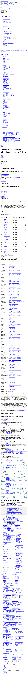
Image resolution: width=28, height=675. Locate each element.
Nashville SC (9, 504)
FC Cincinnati (9, 509)
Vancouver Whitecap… (11, 524)
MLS (4, 663)
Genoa (5, 225)
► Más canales (4, 127)
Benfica (7, 491)
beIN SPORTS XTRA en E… (12, 622)
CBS (7, 586)
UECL (4, 661)
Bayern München (9, 493)
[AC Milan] (2, 162)
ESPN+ (7, 596)
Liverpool (8, 477)
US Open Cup (9, 433)
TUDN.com (8, 649)
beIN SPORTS (9, 585)
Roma (5, 235)
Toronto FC (9, 516)
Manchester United (10, 479)
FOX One (8, 631)
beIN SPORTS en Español (8, 74)
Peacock (7, 613)
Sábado (7, 420)
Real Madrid (8, 484)
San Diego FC (10, 537)
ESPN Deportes (9, 593)
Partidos (4, 413)
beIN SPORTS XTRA (10, 620)
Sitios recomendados (19, 650)
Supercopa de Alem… (10, 450)
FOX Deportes (9, 611)
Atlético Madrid (9, 485)
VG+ (10, 346)
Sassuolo (5, 232)
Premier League (9, 443)
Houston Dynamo (10, 523)
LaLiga (7, 444)
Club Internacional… (11, 505)
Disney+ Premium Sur (13, 295)
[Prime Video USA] (5, 174)
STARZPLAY (12, 268)
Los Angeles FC (10, 525)
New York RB (19, 550)
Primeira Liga (8, 449)
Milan (2, 156)
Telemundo (8, 608)
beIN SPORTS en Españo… (12, 600)
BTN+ (7, 623)
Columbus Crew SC (11, 517)
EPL (4, 666)
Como (5, 252)
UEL (4, 660)
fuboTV (7, 602)
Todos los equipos (7, 542)
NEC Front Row (9, 639)
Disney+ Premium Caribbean (15, 271)
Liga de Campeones (10, 439)
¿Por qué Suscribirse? (20, 510)
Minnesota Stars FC (11, 535)
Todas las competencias (8, 467)
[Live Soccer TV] (4, 1)
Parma (5, 250)
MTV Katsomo (12, 312)
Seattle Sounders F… (11, 536)
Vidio (10, 322)
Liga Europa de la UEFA (8, 43)
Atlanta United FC (11, 521)
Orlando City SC (10, 515)
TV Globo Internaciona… (11, 609)
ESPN (7, 588)
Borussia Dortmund (10, 494)
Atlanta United (19, 560)
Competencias (4, 28)
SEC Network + (9, 644)
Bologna (5, 221)
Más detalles (4, 178)
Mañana (7, 419)
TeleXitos (8, 646)
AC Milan (8, 488)
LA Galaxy (9, 533)
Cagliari (5, 247)
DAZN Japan (11, 327)
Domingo (8, 422)
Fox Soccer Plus (9, 592)
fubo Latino (8, 632)
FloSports (8, 630)
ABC (7, 584)
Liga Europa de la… (10, 440)
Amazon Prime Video (10, 616)
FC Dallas (9, 528)
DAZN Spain (11, 269)
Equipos (5, 469)
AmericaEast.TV (9, 617)
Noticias (5, 655)
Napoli (7, 490)
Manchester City (9, 478)
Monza (5, 230)
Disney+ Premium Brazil (14, 285)
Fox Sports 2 (8, 597)
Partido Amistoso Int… (10, 465)
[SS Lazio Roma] (2, 157)
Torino (5, 249)
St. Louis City (18, 568)
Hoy (7, 418)
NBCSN (7, 606)
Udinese (5, 228)
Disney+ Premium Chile (13, 284)
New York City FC (10, 511)
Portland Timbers (10, 532)
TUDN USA (8, 603)
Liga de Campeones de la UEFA (10, 38)
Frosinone (6, 223)
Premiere (7, 642)
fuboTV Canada (12, 289)
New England (18, 546)
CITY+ (7, 626)
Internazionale (7, 237)
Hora (7, 11)
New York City (19, 549)
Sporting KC (18, 580)
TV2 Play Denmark (13, 299)
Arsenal (7, 474)
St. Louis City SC (10, 529)
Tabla (2, 164)
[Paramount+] (19, 50)
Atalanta (5, 244)
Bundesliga (8, 446)
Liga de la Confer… (10, 442)
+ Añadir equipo (6, 19)
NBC (7, 589)
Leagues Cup (8, 459)
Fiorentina (6, 240)
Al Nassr (7, 498)
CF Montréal (9, 519)
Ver (1, 163)
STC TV (16, 366)
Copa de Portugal (9, 451)
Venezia (5, 233)
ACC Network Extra (10, 615)
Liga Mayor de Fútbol (10, 432)
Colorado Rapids (10, 530)
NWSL (7, 434)
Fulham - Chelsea (19, 604)
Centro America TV (10, 625)
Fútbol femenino (18, 639)
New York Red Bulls (11, 512)
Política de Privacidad (19, 644)
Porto (7, 492)
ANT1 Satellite (9, 618)
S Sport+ (10, 383)
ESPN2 (7, 591)
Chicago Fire (9, 506)
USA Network (9, 604)
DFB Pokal (8, 452)
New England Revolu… (12, 508)
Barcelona (8, 483)
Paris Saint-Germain (10, 495)
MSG (7, 638)
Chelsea (7, 476)
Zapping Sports (9, 651)
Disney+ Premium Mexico (14, 339)
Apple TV (8, 598)
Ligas (4, 427)
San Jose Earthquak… (11, 526)
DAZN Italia (11, 325)
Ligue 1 (7, 448)
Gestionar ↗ (7, 16)
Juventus (7, 486)
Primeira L (5, 672)
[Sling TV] (8, 50)
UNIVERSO (8, 610)
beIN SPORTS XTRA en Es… (9, 95)
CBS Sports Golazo (10, 624)
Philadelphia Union (11, 518)
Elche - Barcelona (19, 603)
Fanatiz (7, 583)
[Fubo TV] (3, 50)
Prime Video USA (4, 175)
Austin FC (9, 538)
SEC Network (9, 643)
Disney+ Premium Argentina (14, 275)
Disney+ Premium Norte (14, 296)
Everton (7, 481)
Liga (3, 11)
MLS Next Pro (9, 637)
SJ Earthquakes (19, 566)
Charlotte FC (9, 510)
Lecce (5, 220)
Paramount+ (8, 599)
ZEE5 (10, 267)
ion (6, 635)
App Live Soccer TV (19, 640)
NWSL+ (7, 640)
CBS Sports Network (10, 590)
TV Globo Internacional (8, 82)
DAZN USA (8, 605)
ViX (6, 650)
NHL (21, 658)
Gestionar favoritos (5, 13)
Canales (4, 544)
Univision (8, 612)
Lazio (2, 155)
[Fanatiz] (25, 50)
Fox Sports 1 (8, 595)
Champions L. (6, 659)
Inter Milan (8, 487)
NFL (19, 658)
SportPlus (8, 645)
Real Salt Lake (10, 531)
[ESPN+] (3, 51)
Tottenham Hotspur (10, 480)
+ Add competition (7, 31)
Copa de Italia (8, 453)
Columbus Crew (19, 555)
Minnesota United (19, 574)
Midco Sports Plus (9, 636)
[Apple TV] (13, 50)
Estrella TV (8, 627)
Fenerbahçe (8, 497)
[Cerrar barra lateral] (1, 145)
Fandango (8, 629)
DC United (9, 514)
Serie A (7, 445)
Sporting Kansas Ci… (11, 539)
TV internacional (4, 165)
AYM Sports (8, 619)
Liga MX (8, 460)
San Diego (18, 578)
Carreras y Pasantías (19, 646)
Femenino (5, 657)
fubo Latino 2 (8, 633)
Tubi (7, 647)
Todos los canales (6, 653)
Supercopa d (5, 673)
